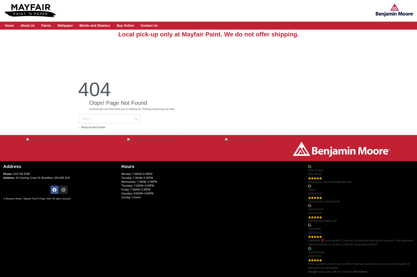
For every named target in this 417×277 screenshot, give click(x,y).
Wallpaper (65, 25)
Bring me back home (93, 127)
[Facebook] (54, 190)
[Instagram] (63, 190)
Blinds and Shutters (94, 25)
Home (9, 25)
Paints (46, 25)
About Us (27, 25)
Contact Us (149, 25)
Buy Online (125, 25)
